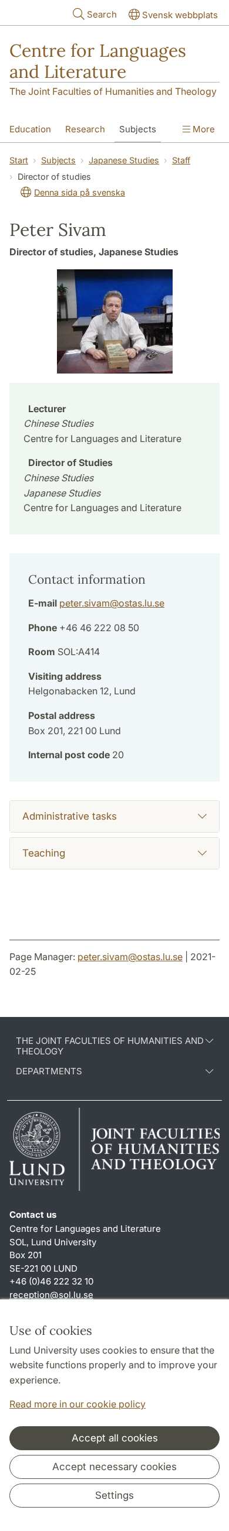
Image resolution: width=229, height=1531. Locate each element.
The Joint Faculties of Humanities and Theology (113, 91)
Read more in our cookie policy (77, 1404)
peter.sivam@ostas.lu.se (111, 603)
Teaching (43, 853)
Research (85, 129)
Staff (181, 160)
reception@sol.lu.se (51, 1294)
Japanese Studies (124, 160)
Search (102, 14)
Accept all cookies (115, 1438)
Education (30, 129)
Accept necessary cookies (114, 1466)
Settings (114, 1495)
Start (18, 160)
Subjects (137, 129)
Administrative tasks (69, 816)
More (202, 129)
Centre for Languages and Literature (97, 61)
